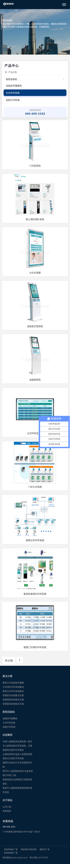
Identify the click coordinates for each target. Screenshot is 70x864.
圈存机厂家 (44, 849)
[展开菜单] (64, 4)
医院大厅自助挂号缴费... (14, 683)
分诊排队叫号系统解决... (14, 687)
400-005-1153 (9, 827)
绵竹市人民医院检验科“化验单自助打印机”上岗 (18, 773)
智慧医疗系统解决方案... (14, 695)
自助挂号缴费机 (14, 85)
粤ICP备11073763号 (38, 858)
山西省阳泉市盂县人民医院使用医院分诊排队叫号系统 (17, 756)
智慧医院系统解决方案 (13, 704)
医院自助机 (35, 79)
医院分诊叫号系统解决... (14, 691)
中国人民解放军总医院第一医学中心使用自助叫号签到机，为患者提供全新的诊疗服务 (17, 745)
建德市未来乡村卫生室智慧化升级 (17, 764)
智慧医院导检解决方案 (13, 699)
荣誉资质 (7, 811)
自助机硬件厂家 (11, 853)
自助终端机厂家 (11, 849)
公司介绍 (7, 807)
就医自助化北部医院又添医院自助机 (17, 781)
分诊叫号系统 (13, 93)
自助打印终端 (13, 100)
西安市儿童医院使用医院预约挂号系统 (17, 790)
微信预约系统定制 (28, 849)
